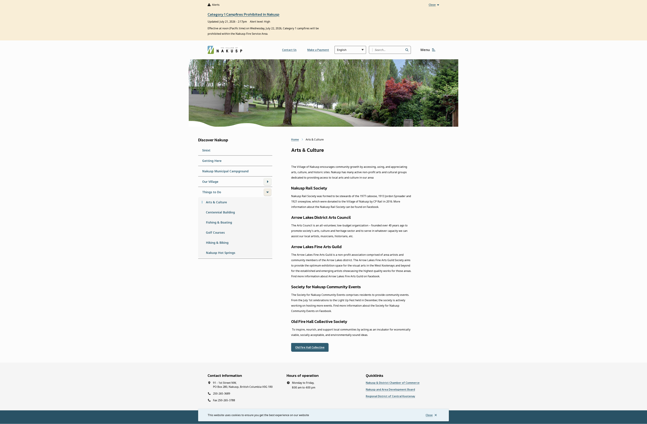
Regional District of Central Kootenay (390, 396)
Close (429, 415)
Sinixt (206, 150)
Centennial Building (220, 212)
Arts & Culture (216, 202)
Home (295, 139)
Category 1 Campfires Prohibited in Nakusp (243, 14)
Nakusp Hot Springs (220, 253)
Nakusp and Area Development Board (390, 389)
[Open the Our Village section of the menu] (267, 181)
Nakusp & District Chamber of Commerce (393, 383)
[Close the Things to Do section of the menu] (267, 192)
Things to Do (211, 192)
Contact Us (289, 50)
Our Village (210, 182)
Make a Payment (318, 50)
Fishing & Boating (219, 222)
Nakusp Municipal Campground (225, 171)
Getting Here (212, 161)
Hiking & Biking (217, 243)
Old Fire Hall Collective (310, 347)
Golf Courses (215, 232)
